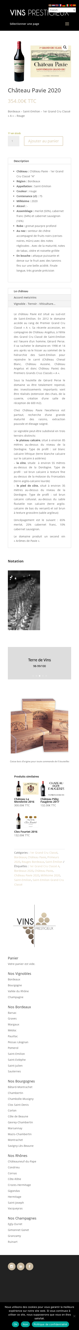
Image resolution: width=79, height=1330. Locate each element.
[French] (60, 5)
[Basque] (50, 5)
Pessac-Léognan (18, 1042)
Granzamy (14, 1236)
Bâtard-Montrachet (20, 1087)
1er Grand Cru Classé (44, 852)
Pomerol (13, 1048)
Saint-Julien (15, 1065)
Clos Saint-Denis (18, 1105)
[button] (65, 47)
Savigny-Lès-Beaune (21, 1146)
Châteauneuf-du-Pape (22, 1161)
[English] (57, 5)
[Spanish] (74, 5)
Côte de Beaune (18, 1116)
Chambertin (15, 1093)
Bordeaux (20, 857)
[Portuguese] (71, 5)
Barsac (12, 1013)
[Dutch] (53, 5)
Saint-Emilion (22, 880)
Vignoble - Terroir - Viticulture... (34, 304)
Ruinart (12, 1242)
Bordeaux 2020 (23, 871)
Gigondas (14, 1191)
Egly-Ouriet (15, 1224)
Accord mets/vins (25, 297)
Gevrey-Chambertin (20, 1122)
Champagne (15, 997)
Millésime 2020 (50, 875)
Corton (12, 1110)
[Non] (74, 1316)
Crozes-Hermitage (19, 1185)
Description (21, 161)
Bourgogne (15, 985)
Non (25, 1324)
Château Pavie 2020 (26, 875)
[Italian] (67, 5)
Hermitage (14, 1197)
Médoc (12, 1030)
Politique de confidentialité (50, 1324)
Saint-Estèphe (17, 1059)
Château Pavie (37, 857)
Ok (15, 1324)
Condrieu (14, 1167)
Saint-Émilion (54, 862)
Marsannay (15, 1128)
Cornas (12, 1173)
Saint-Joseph (16, 1202)
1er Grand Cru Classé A (44, 866)
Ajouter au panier (43, 141)
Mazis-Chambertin (20, 1134)
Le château (21, 291)
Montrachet (15, 1140)
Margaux (13, 1024)
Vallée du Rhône (18, 991)
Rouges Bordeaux (33, 862)
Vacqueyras (15, 1208)
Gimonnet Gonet (18, 1230)
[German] (64, 5)
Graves (12, 1018)
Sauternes (14, 1071)
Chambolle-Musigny (21, 1099)
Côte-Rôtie (14, 1179)
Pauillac (13, 1036)
